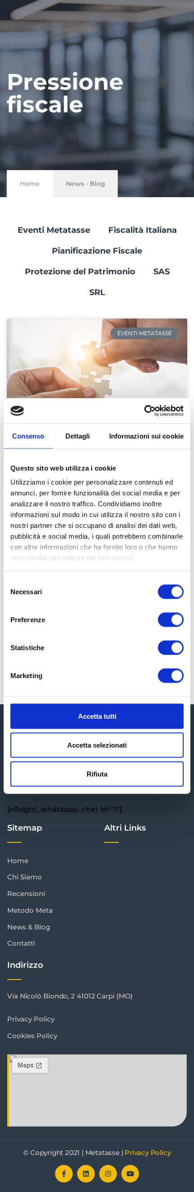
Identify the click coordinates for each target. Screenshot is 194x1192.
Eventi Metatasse (54, 230)
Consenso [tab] (28, 435)
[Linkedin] (86, 1174)
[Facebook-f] (64, 1174)
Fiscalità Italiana (142, 230)
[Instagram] (108, 1174)
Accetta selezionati (97, 744)
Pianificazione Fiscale (97, 251)
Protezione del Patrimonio (80, 272)
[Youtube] (130, 1174)
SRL (97, 292)
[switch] (171, 619)
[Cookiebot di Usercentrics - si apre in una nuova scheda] (144, 411)
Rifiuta (97, 773)
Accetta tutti (97, 716)
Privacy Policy (148, 1152)
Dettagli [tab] (77, 435)
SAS (161, 272)
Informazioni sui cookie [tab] (146, 435)
